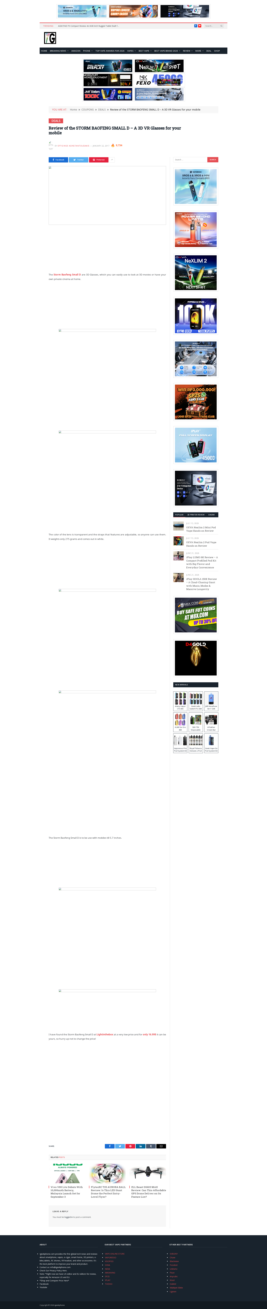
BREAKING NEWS (58, 50)
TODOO (108, 1284)
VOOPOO (109, 1261)
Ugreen (173, 1291)
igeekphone (60, 1305)
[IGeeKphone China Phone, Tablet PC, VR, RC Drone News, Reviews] (50, 38)
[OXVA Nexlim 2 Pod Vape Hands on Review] (178, 540)
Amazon (75, 50)
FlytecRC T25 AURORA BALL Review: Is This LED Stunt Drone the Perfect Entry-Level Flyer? (108, 1191)
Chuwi (172, 1257)
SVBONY (174, 1253)
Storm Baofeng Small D (67, 274)
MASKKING (110, 1272)
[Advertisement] (107, 248)
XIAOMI (211, 514)
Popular (179, 514)
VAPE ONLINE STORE (114, 1253)
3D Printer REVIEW (195, 514)
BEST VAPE (144, 50)
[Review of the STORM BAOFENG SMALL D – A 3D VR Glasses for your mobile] (107, 195)
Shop (217, 50)
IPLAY (107, 1280)
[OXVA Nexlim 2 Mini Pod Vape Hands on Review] (178, 526)
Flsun (172, 1272)
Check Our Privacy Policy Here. (53, 1270)
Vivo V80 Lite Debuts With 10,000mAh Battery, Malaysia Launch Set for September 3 (67, 1191)
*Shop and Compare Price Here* (54, 1280)
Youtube (43, 1287)
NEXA (107, 1269)
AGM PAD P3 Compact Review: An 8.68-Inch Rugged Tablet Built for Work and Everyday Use (89, 26)
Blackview (174, 1261)
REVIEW (186, 50)
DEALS (55, 121)
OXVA (107, 1265)
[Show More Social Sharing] (112, 159)
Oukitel (173, 1284)
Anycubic (174, 1276)
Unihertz (173, 1269)
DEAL (208, 50)
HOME (44, 50)
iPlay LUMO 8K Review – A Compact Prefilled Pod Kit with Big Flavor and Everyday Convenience (202, 562)
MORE (198, 50)
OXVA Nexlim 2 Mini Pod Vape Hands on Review (201, 529)
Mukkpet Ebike (176, 1287)
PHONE (86, 50)
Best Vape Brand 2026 (166, 50)
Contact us (44, 1267)
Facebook (44, 1284)
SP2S (107, 1276)
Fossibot (174, 1265)
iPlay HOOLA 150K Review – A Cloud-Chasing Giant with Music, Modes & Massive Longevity (201, 584)
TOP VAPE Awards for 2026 (109, 50)
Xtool (172, 1280)
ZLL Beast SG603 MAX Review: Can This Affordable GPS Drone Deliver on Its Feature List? (148, 1191)
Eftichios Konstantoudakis (73, 145)
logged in (69, 1217)
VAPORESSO (110, 1257)
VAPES (130, 50)
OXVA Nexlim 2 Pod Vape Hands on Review (201, 544)
